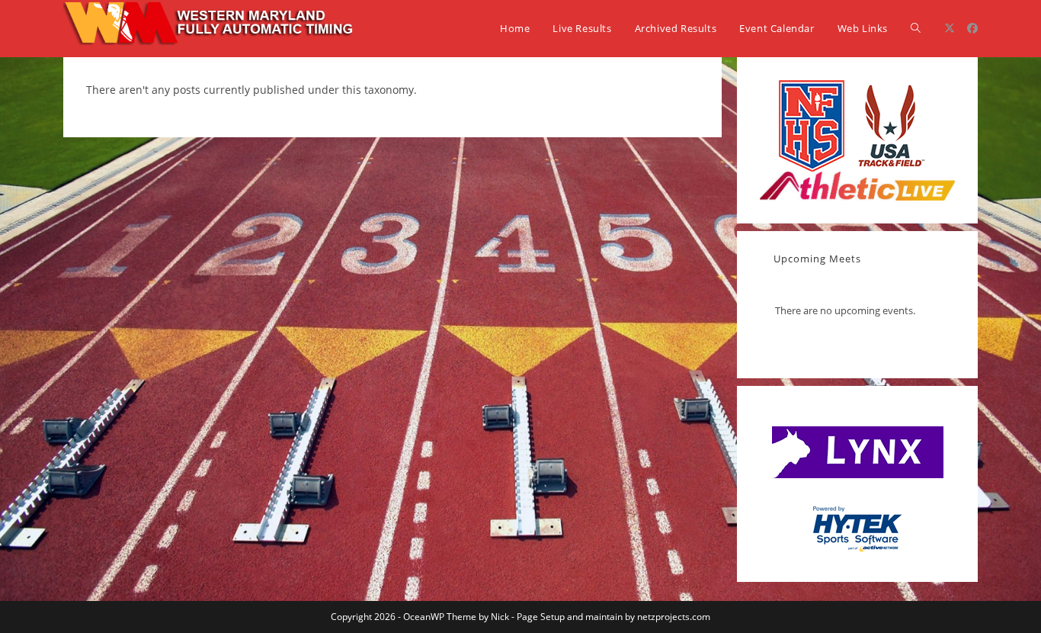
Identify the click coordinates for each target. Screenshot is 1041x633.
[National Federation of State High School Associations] (811, 124)
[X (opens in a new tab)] (949, 28)
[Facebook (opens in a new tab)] (972, 28)
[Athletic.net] (857, 184)
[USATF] (890, 124)
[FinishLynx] (857, 451)
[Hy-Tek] (857, 526)
